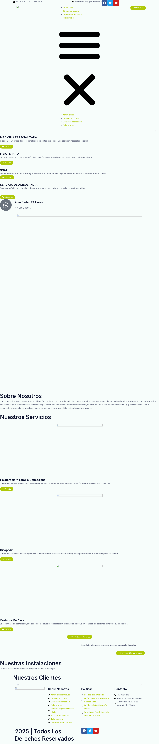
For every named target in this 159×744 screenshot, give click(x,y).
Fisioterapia (68, 18)
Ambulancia (68, 7)
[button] (79, 67)
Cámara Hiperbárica (72, 14)
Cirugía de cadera (71, 11)
